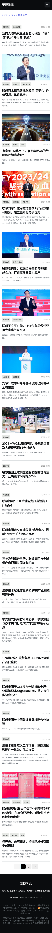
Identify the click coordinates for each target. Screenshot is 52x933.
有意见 (15, 145)
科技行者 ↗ (24, 897)
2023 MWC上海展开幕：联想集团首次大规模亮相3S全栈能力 (25, 445)
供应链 (26, 802)
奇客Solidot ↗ (36, 897)
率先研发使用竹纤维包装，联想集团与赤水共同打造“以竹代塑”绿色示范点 (25, 623)
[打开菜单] (47, 4)
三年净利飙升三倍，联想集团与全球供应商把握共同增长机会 (25, 561)
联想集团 (6, 27)
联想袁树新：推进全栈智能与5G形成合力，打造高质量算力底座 (24, 270)
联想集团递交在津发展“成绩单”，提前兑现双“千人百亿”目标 (25, 532)
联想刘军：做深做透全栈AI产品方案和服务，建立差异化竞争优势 (25, 210)
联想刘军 (6, 202)
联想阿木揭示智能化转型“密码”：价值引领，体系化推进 (25, 93)
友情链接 (46, 891)
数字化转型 (16, 802)
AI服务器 (6, 377)
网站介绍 (5, 891)
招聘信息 (21, 891)
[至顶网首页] (8, 4)
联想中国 (25, 202)
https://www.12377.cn (21, 923)
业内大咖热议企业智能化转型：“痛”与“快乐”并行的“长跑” (25, 35)
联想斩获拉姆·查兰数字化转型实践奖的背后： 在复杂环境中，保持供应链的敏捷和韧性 (26, 813)
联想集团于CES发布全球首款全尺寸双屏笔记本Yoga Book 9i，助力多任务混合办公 (25, 691)
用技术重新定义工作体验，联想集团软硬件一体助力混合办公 (25, 747)
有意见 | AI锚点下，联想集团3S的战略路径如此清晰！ (25, 153)
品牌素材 (30, 891)
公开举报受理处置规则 (40, 923)
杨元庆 (5, 835)
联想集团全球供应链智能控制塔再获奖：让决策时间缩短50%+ (25, 474)
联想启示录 (16, 27)
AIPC (22, 145)
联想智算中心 (17, 262)
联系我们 (38, 891)
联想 (22, 835)
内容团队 (13, 891)
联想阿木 (16, 84)
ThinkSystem (17, 319)
